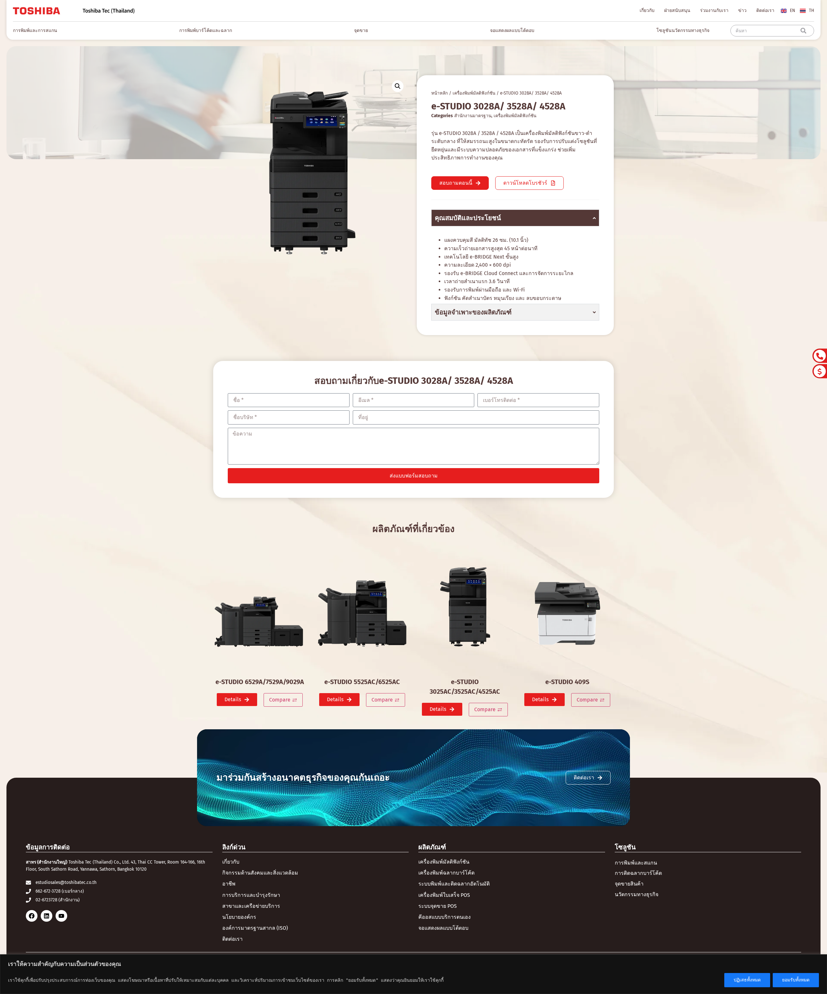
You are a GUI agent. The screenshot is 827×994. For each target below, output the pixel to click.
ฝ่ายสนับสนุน (677, 10)
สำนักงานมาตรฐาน (472, 115)
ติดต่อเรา (765, 10)
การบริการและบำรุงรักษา (251, 895)
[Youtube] (61, 916)
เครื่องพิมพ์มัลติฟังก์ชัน (474, 93)
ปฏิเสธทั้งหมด (747, 980)
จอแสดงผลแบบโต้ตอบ (443, 928)
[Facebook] (31, 916)
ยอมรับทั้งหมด (796, 980)
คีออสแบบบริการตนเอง (444, 917)
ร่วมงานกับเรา (714, 10)
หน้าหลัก (439, 93)
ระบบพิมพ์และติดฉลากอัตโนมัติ (454, 884)
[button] (397, 86)
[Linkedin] (46, 916)
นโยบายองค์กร (239, 917)
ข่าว (742, 10)
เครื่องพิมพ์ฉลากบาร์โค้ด (446, 873)
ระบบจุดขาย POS (437, 906)
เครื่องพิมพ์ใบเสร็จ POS (444, 895)
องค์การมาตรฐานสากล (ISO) (255, 928)
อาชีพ (229, 884)
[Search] (805, 31)
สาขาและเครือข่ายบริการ (251, 906)
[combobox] (767, 31)
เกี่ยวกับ (647, 10)
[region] (413, 974)
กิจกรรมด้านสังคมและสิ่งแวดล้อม (260, 873)
